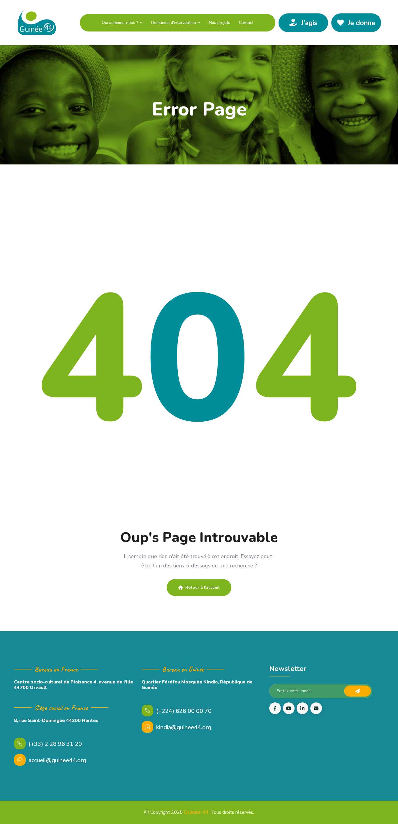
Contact (246, 22)
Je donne (360, 22)
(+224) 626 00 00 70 (184, 711)
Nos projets (219, 22)
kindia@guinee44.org (183, 727)
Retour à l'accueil (202, 587)
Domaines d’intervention (173, 22)
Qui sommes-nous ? (120, 22)
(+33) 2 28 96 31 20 (55, 744)
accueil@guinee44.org (57, 760)
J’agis (308, 22)
